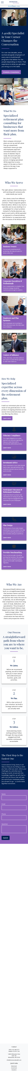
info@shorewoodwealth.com (14, 1060)
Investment (14, 1068)
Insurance (14, 1070)
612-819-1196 (16, 1051)
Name (4, 794)
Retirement (14, 1066)
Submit (5, 838)
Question (5, 824)
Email (3, 804)
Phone (4, 814)
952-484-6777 (15, 1049)
